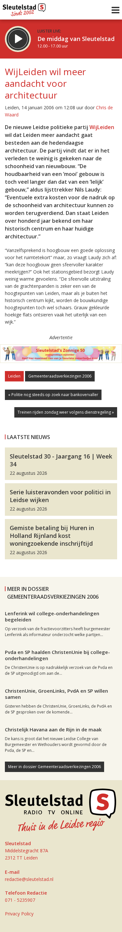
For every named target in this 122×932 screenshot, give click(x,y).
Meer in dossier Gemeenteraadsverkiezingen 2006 (54, 766)
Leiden (14, 376)
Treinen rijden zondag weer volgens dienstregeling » (66, 412)
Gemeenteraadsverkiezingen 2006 (59, 376)
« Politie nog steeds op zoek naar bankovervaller (53, 394)
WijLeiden (101, 127)
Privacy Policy (19, 914)
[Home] (24, 8)
